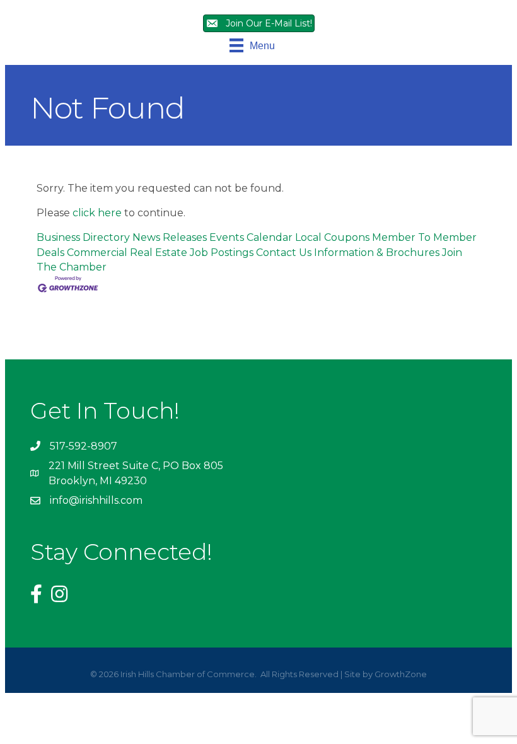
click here (97, 213)
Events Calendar (251, 237)
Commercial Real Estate (127, 253)
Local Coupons (332, 237)
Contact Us (283, 253)
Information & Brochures (376, 253)
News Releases (169, 237)
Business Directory (83, 237)
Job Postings (221, 253)
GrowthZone (401, 674)
